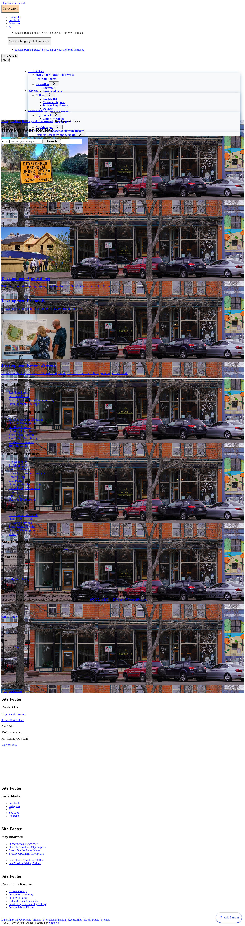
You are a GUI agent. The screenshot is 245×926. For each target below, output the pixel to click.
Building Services (20, 523)
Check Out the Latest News (24, 850)
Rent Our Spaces (46, 78)
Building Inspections (22, 431)
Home (4, 121)
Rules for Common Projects (27, 473)
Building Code (18, 465)
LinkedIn (17, 815)
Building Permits (20, 427)
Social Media (91, 919)
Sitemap (105, 919)
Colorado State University (23, 900)
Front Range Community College (27, 904)
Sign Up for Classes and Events (55, 74)
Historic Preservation (22, 519)
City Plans (15, 480)
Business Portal (19, 396)
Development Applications (26, 419)
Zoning (13, 492)
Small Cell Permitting (23, 438)
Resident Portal (19, 392)
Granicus (54, 922)
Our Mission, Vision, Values (25, 863)
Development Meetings (24, 404)
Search (5, 141)
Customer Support (54, 102)
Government (35, 110)
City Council (43, 115)
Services (33, 90)
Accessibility (75, 919)
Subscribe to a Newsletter (23, 843)
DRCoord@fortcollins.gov (130, 599)
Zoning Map (17, 477)
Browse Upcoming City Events (26, 853)
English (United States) (49, 32)
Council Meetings (53, 118)
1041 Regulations (20, 446)
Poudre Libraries (18, 897)
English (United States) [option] (49, 49)
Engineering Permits (22, 434)
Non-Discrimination (54, 919)
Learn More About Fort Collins (26, 860)
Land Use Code (19, 469)
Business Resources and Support (55, 134)
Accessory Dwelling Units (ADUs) (31, 400)
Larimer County (18, 891)
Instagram (18, 806)
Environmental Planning (24, 515)
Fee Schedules (18, 462)
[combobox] (29, 41)
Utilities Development (23, 423)
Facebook (18, 803)
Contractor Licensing (22, 442)
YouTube (17, 812)
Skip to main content (13, 2)
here (65, 549)
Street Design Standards (24, 488)
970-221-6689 (99, 599)
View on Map (9, 744)
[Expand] (49, 70)
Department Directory (13, 714)
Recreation (42, 84)
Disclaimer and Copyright (16, 919)
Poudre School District (21, 907)
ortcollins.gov (24, 579)
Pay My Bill (50, 98)
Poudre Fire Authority (21, 894)
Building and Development (37, 121)
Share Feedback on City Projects (27, 847)
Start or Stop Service (55, 105)
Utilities (40, 95)
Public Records (18, 495)
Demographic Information (26, 484)
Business (16, 121)
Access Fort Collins (12, 720)
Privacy (37, 919)
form (17, 647)
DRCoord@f (8, 579)
